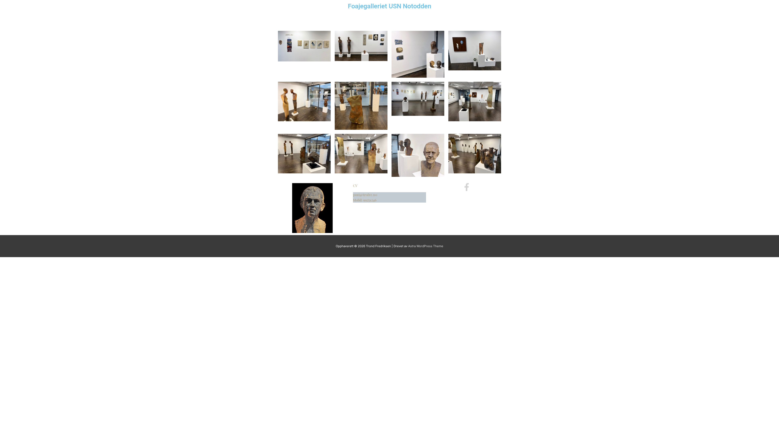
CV (355, 185)
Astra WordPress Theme (425, 246)
